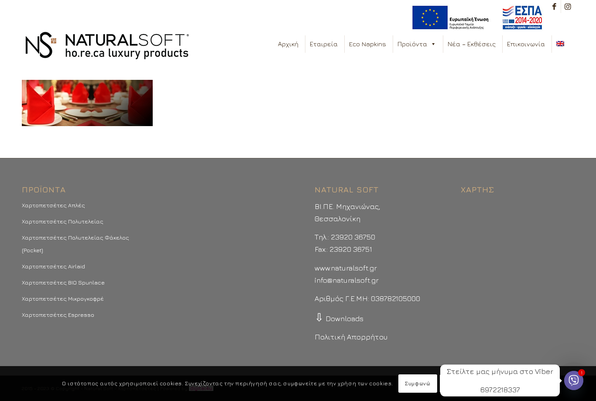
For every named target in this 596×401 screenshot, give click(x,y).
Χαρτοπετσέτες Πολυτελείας (62, 221)
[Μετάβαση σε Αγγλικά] (562, 44)
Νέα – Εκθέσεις (472, 44)
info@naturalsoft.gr (347, 280)
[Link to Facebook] (554, 6)
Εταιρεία (324, 44)
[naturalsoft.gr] (107, 46)
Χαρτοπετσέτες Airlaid (53, 266)
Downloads (339, 318)
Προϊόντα (412, 44)
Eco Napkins (367, 44)
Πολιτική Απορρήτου (351, 336)
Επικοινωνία (526, 44)
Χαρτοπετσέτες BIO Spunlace (63, 282)
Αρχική (288, 44)
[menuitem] (475, 17)
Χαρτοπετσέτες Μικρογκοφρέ (63, 298)
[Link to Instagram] (567, 6)
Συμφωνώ (417, 383)
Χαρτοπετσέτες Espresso (58, 314)
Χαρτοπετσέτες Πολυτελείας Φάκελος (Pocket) (75, 243)
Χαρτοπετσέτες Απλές (53, 205)
